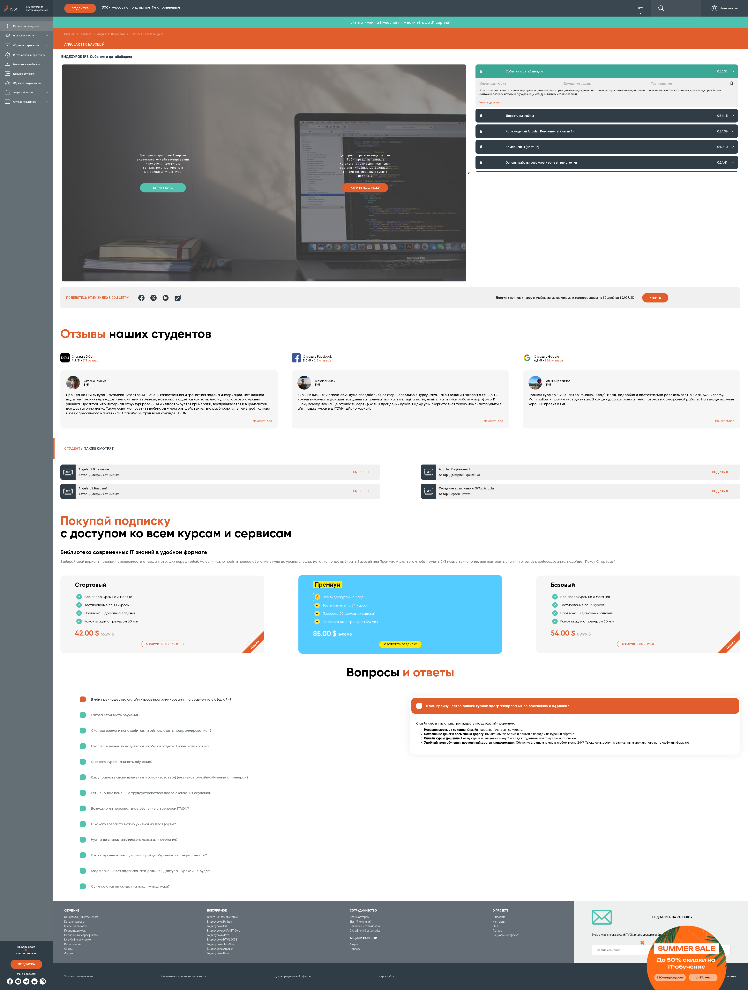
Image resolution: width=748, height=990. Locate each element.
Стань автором (359, 917)
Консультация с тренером (81, 917)
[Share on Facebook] (141, 298)
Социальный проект (506, 935)
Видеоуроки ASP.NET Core (223, 930)
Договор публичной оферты (292, 976)
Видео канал (72, 944)
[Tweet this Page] (153, 298)
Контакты (499, 921)
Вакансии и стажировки (365, 926)
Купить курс (163, 188)
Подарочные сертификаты (81, 935)
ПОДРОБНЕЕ (361, 472)
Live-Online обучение (77, 939)
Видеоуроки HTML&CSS (222, 939)
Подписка (26, 964)
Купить (655, 298)
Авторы (498, 930)
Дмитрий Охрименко (104, 475)
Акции (354, 944)
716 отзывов (322, 360)
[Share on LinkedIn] (165, 298)
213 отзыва (90, 360)
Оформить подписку (162, 644)
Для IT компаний (360, 921)
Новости (355, 948)
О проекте (499, 917)
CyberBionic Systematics (365, 930)
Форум (68, 953)
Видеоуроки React (218, 953)
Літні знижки (362, 22)
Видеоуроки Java (218, 935)
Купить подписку (365, 188)
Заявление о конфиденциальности (183, 976)
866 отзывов (554, 360)
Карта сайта (386, 976)
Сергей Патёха (459, 494)
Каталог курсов (74, 921)
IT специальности (75, 926)
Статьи (68, 948)
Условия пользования (78, 976)
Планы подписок (75, 930)
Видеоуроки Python (219, 921)
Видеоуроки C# (217, 926)
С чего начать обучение (222, 917)
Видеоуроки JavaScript (221, 944)
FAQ (495, 926)
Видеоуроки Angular (220, 948)
